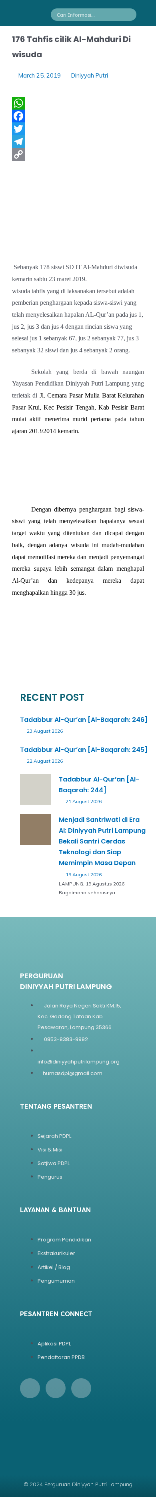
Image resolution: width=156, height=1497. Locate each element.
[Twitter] (78, 128)
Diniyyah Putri (89, 75)
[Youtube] (81, 1388)
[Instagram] (56, 1388)
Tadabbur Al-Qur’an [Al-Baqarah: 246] (84, 719)
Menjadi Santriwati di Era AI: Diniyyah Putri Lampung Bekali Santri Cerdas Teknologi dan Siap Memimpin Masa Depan (102, 841)
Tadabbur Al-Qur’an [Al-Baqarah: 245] (84, 749)
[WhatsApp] (78, 103)
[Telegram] (78, 141)
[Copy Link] (78, 154)
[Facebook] (78, 116)
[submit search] (132, 14)
